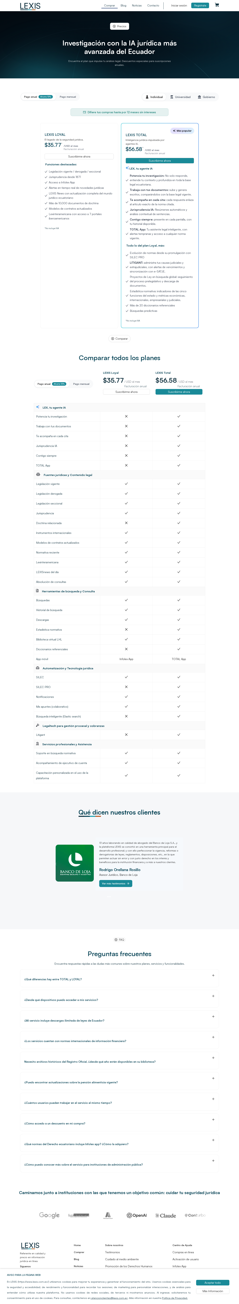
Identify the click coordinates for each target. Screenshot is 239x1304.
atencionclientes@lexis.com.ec (109, 1297)
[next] (182, 864)
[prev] (56, 864)
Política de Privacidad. (175, 1297)
